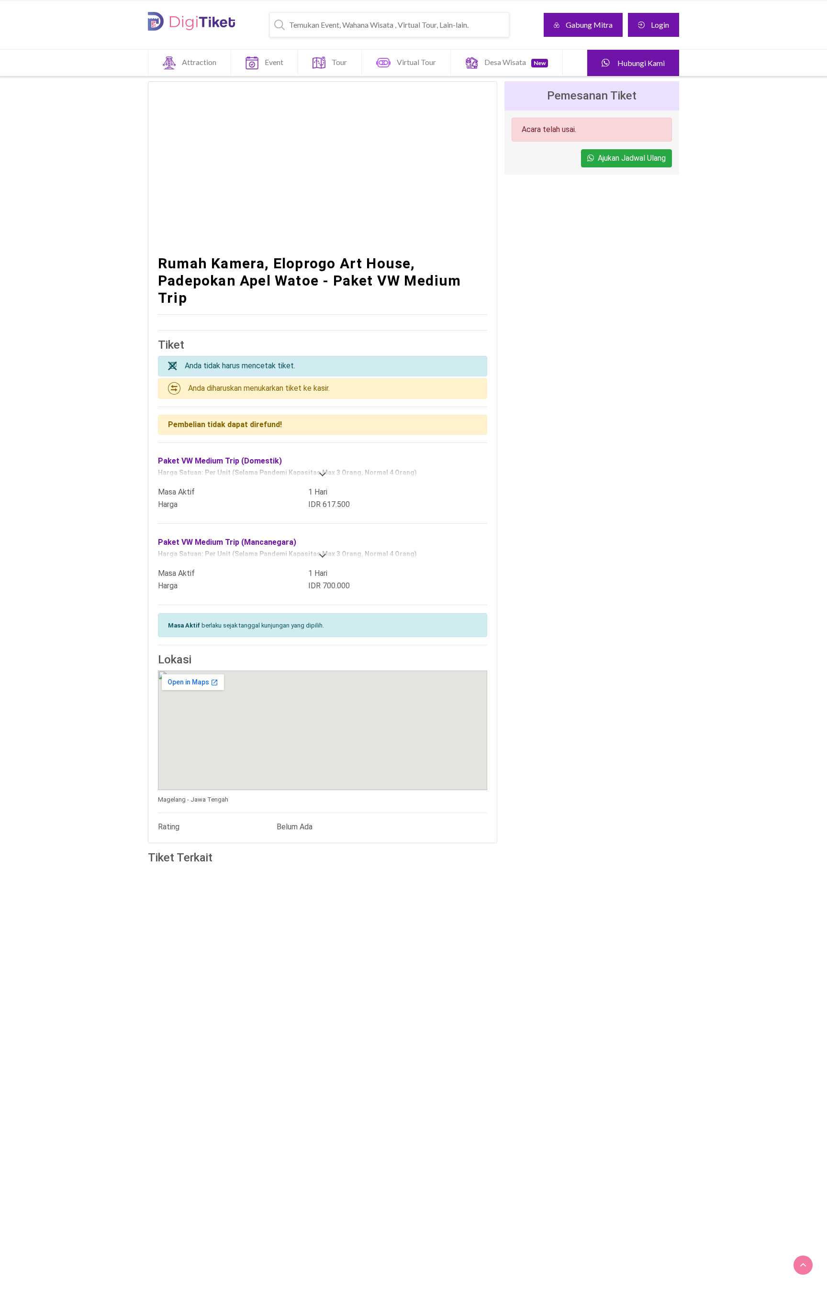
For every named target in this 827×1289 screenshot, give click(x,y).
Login (660, 24)
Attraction (199, 61)
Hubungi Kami (640, 62)
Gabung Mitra (589, 24)
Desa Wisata (515, 61)
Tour (339, 61)
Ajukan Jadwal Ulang (632, 158)
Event (274, 61)
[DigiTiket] (191, 21)
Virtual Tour (416, 61)
